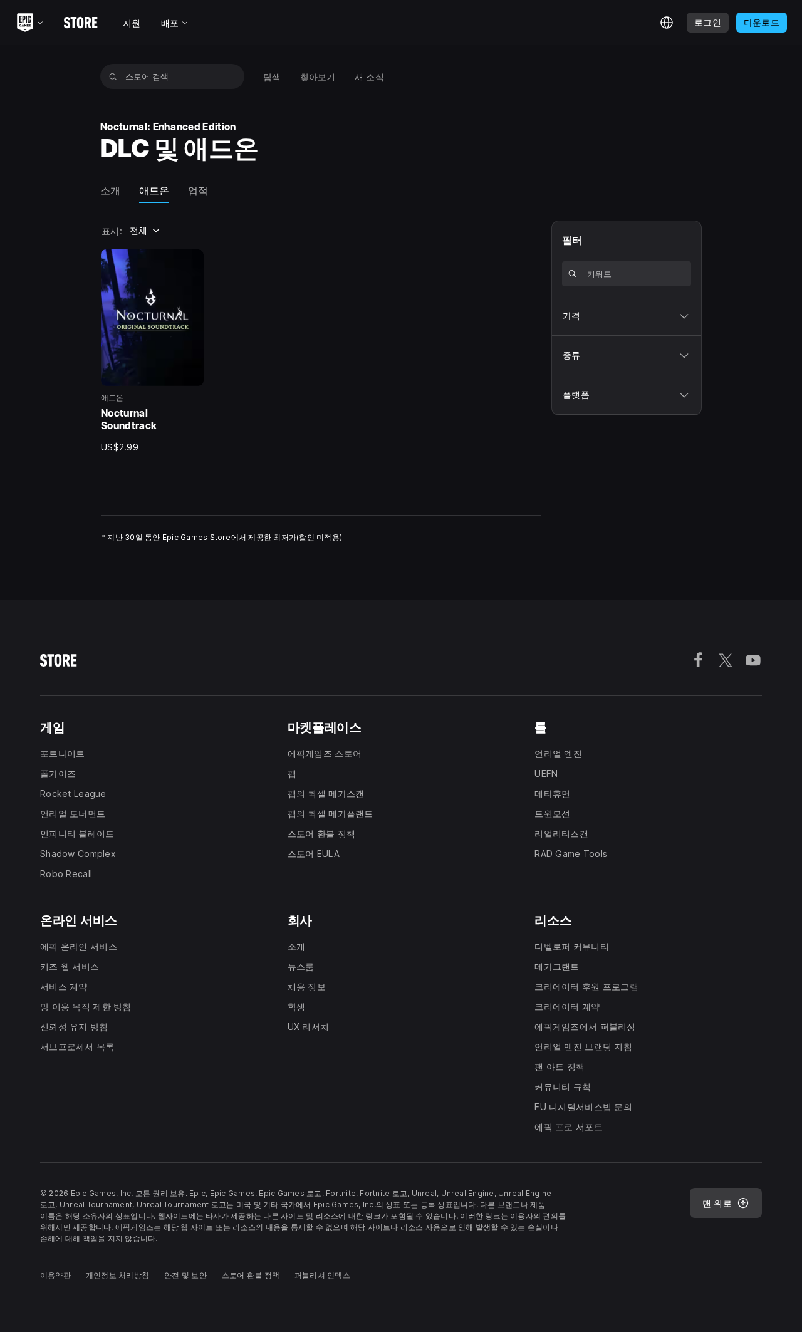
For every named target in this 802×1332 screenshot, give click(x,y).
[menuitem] (272, 77)
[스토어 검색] (113, 76)
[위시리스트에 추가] (190, 263)
